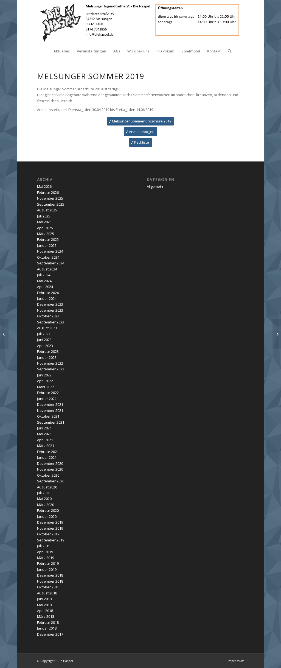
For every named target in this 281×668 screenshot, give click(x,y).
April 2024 (45, 286)
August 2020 (47, 487)
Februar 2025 (48, 239)
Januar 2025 (47, 245)
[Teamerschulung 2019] (4, 334)
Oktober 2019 (48, 534)
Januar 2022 (47, 398)
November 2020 (50, 469)
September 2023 (50, 322)
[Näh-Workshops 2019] (276, 334)
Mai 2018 (44, 604)
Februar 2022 (48, 392)
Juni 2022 (44, 375)
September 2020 (50, 481)
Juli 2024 (43, 274)
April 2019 (45, 551)
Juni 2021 (44, 428)
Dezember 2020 (50, 463)
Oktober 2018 (48, 587)
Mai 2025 (44, 221)
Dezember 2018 (50, 575)
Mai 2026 (44, 186)
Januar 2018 (47, 628)
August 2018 (47, 593)
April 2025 (45, 227)
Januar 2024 (47, 298)
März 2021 (45, 445)
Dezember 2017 (50, 634)
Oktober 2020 (48, 475)
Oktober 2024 (48, 257)
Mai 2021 (44, 433)
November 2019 (50, 528)
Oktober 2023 (48, 316)
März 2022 (45, 386)
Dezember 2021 (50, 404)
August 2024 (47, 269)
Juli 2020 (43, 492)
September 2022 (50, 369)
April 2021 (45, 439)
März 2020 (45, 504)
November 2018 (50, 581)
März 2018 (45, 616)
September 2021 (50, 422)
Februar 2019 (48, 563)
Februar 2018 (48, 622)
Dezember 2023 (50, 304)
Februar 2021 (48, 451)
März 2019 (45, 557)
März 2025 (45, 233)
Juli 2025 (43, 216)
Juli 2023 (43, 333)
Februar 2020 (48, 510)
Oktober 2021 (48, 416)
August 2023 (47, 327)
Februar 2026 (48, 192)
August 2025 (47, 210)
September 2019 (50, 540)
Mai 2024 (44, 280)
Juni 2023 (44, 339)
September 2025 (50, 204)
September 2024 (50, 263)
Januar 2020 (47, 516)
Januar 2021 (47, 457)
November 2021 (50, 410)
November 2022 (50, 363)
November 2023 (50, 310)
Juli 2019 (43, 545)
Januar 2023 (47, 357)
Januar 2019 (47, 569)
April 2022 (45, 380)
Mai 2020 (44, 498)
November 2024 (50, 251)
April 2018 (45, 610)
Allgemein (155, 186)
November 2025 (50, 198)
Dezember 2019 (50, 522)
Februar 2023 (48, 351)
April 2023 (45, 345)
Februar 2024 (48, 292)
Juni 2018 (44, 598)
